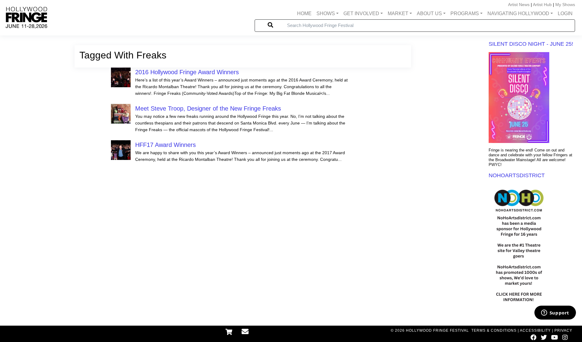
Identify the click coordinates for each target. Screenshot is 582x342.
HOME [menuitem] (304, 13)
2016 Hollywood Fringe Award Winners (187, 72)
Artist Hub (542, 4)
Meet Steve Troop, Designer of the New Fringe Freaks (208, 108)
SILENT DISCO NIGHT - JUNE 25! (531, 44)
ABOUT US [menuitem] (429, 13)
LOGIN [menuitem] (565, 13)
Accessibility (535, 330)
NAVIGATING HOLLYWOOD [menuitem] (518, 13)
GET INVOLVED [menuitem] (361, 13)
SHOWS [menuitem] (325, 13)
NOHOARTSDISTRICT (517, 175)
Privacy (563, 330)
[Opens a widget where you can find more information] (555, 313)
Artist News (519, 4)
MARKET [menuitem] (398, 13)
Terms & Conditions (494, 330)
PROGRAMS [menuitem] (464, 13)
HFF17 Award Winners (165, 144)
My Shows (565, 4)
